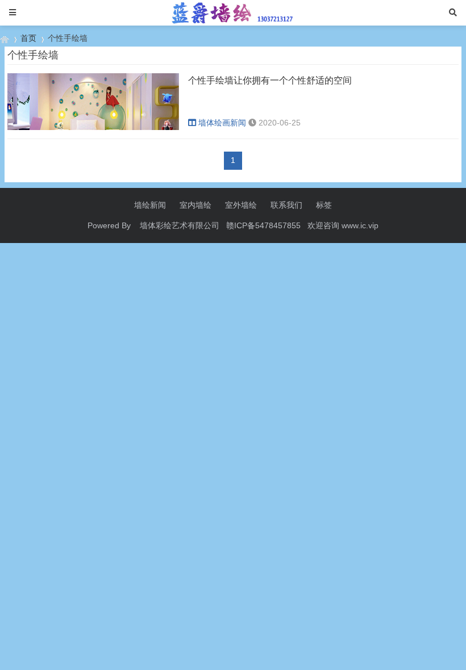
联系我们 (286, 205)
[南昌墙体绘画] (4, 38)
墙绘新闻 (150, 205)
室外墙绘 (241, 205)
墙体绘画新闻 (222, 122)
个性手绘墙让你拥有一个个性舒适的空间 (270, 80)
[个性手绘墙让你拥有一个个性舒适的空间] (93, 127)
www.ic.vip (360, 225)
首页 (28, 38)
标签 (324, 205)
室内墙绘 (195, 205)
